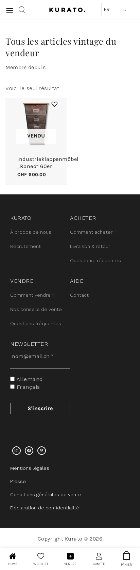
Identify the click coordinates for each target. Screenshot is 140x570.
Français (27, 387)
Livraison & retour (90, 246)
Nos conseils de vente (36, 309)
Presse (18, 481)
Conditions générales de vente (45, 494)
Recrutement (25, 246)
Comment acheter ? (93, 232)
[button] (54, 103)
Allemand (29, 379)
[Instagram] (16, 450)
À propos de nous (30, 232)
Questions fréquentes (95, 260)
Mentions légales (29, 468)
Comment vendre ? (32, 295)
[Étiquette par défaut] (41, 450)
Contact (79, 295)
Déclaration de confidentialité (44, 507)
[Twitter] (29, 450)
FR (107, 9)
